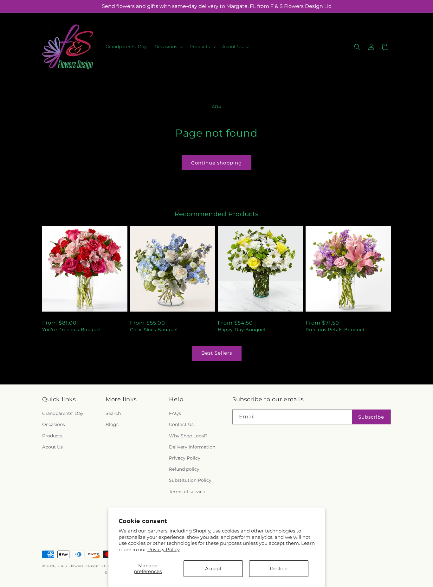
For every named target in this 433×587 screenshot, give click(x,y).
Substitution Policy (190, 480)
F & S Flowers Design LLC (82, 566)
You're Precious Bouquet (71, 329)
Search (113, 413)
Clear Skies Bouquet (154, 329)
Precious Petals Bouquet (335, 329)
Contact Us (181, 424)
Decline (279, 568)
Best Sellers (216, 353)
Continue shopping (216, 163)
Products (52, 436)
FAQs (175, 413)
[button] (168, 46)
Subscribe (371, 417)
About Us (52, 447)
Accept (213, 568)
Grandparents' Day (62, 413)
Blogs (112, 424)
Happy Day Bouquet (242, 329)
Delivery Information (192, 447)
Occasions (53, 424)
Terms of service (187, 491)
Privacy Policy (163, 549)
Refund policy (184, 469)
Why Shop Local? (188, 436)
